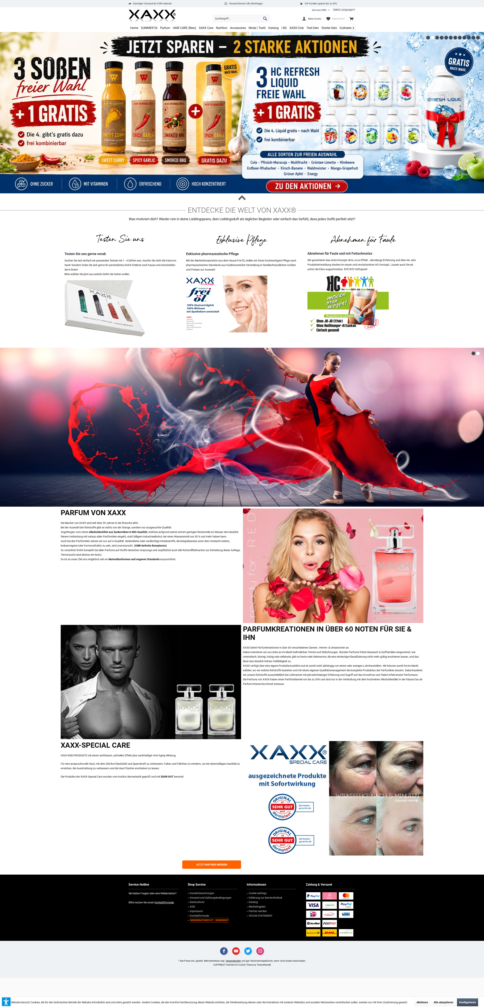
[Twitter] (248, 951)
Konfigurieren (467, 1002)
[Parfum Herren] (151, 682)
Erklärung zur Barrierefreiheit (265, 897)
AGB (192, 906)
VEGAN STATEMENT (260, 915)
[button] (6, 1001)
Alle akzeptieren (443, 1002)
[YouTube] (236, 951)
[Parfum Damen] (333, 566)
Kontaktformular (164, 902)
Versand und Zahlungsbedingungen (210, 897)
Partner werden (258, 911)
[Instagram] (260, 951)
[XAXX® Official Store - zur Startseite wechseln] (152, 16)
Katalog (253, 902)
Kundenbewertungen (202, 893)
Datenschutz (197, 902)
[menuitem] (321, 10)
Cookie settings (258, 893)
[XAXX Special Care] (333, 798)
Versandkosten (233, 961)
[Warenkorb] (351, 18)
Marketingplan (257, 906)
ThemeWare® (264, 965)
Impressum (196, 911)
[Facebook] (224, 951)
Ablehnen (422, 1002)
